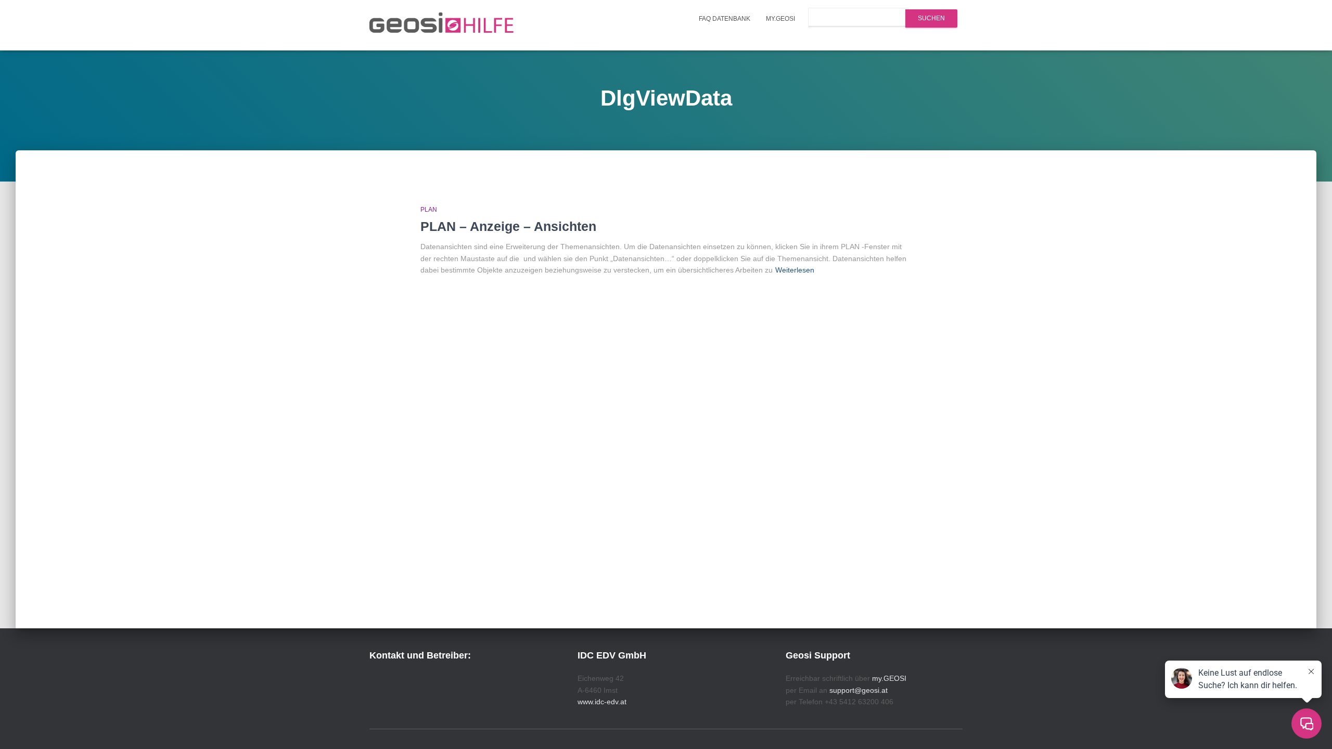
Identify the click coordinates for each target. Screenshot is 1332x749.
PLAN (428, 209)
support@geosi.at (858, 690)
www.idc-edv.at (602, 702)
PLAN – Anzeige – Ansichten (508, 226)
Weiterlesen (794, 270)
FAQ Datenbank (724, 18)
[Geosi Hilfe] (442, 25)
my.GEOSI (780, 18)
